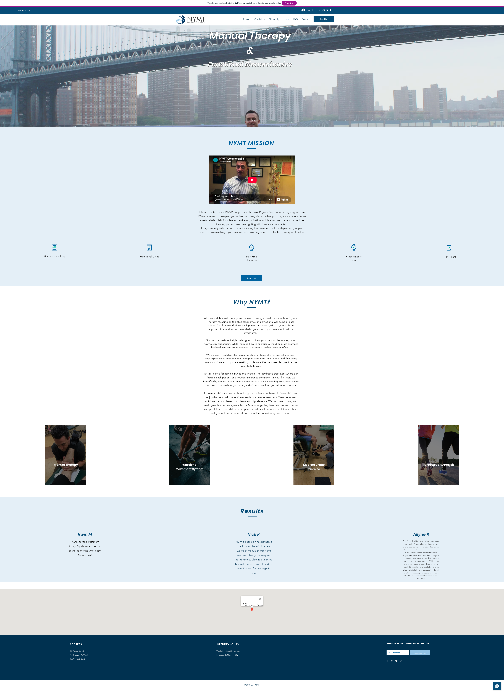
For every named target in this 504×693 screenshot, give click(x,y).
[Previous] (14, 76)
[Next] (490, 76)
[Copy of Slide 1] (249, 120)
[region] (65, 455)
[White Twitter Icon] (327, 10)
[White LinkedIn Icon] (331, 10)
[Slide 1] (254, 120)
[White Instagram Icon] (323, 10)
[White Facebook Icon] (319, 10)
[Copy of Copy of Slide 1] (252, 120)
